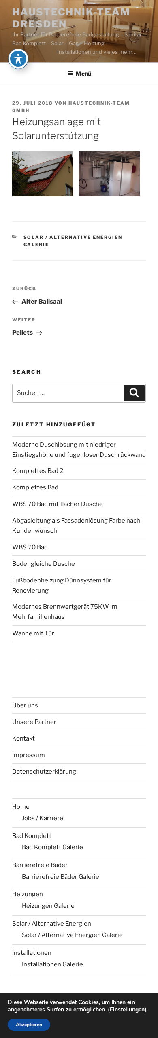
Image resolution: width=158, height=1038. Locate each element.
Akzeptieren (29, 1024)
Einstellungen (127, 1009)
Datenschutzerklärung (44, 771)
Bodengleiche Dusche (43, 564)
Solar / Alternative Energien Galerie (72, 935)
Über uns (25, 705)
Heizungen (27, 894)
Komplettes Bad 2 (37, 471)
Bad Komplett (31, 836)
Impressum (28, 755)
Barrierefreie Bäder (40, 865)
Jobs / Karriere (42, 818)
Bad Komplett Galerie (52, 847)
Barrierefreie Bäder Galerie (60, 876)
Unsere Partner (34, 722)
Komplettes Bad (35, 487)
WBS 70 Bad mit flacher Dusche (57, 504)
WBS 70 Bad (30, 547)
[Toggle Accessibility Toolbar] (18, 58)
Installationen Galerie (52, 964)
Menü (83, 73)
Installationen (31, 952)
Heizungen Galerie (48, 905)
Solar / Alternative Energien (51, 923)
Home (21, 806)
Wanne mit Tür (33, 633)
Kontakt (23, 738)
